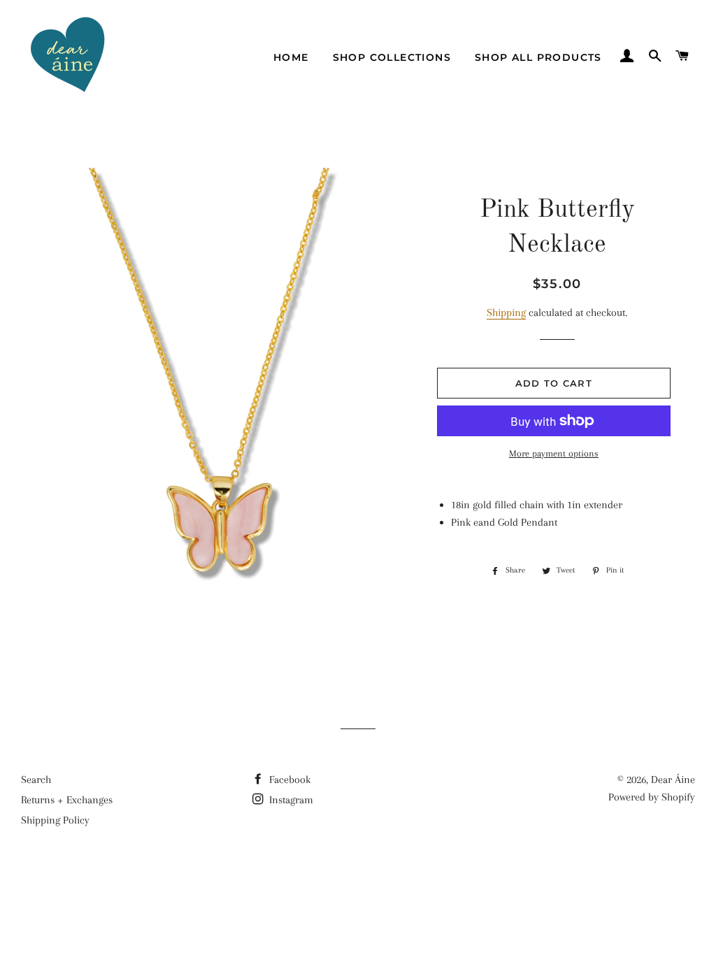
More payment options (554, 453)
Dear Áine (673, 779)
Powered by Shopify (651, 797)
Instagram (289, 800)
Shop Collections (392, 57)
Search (36, 779)
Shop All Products (538, 57)
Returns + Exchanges (67, 800)
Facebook (288, 779)
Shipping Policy (55, 820)
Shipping (506, 312)
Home (291, 57)
